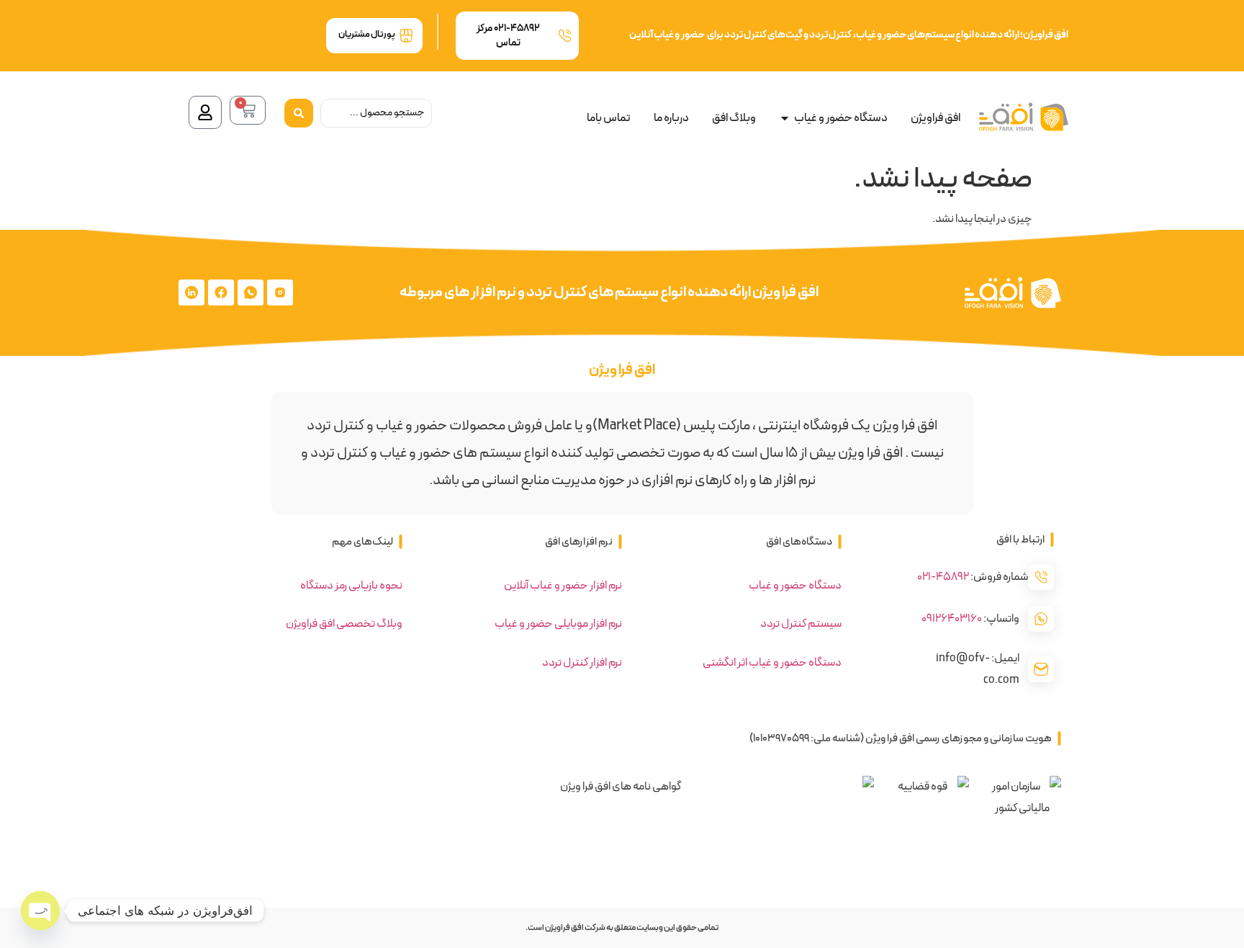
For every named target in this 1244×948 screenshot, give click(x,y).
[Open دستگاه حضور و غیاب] (784, 118)
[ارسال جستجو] (298, 113)
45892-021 (943, 577)
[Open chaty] (40, 910)
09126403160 (951, 618)
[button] (1025, 540)
